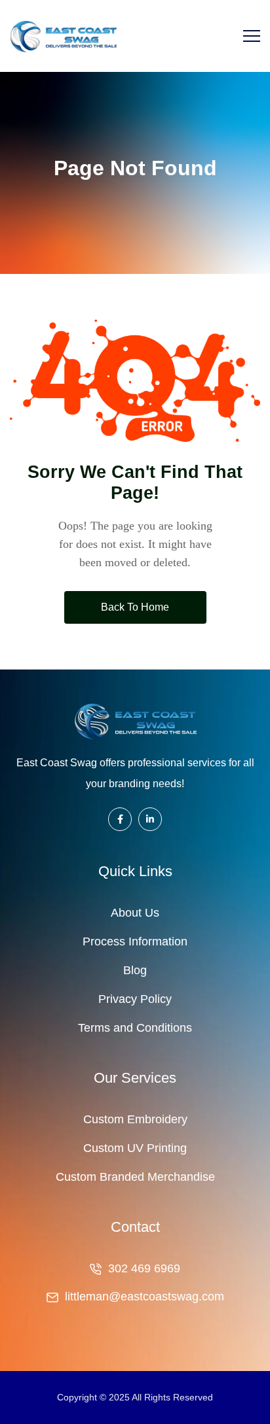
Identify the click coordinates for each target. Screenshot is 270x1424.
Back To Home (135, 607)
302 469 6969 (144, 1268)
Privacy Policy (135, 999)
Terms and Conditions (135, 1027)
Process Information (135, 941)
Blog (135, 970)
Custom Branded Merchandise (135, 1176)
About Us (135, 912)
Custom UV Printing (135, 1148)
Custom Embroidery (135, 1119)
